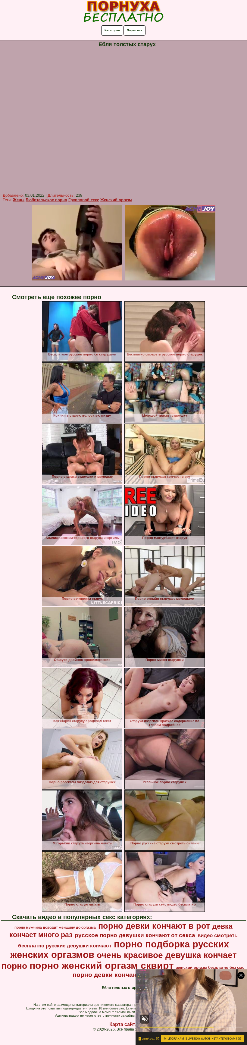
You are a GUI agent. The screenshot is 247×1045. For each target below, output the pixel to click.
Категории (112, 30)
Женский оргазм (116, 200)
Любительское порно (46, 200)
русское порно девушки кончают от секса (135, 935)
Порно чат (134, 30)
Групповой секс (83, 200)
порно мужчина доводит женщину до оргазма (55, 927)
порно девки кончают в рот (154, 926)
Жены (18, 200)
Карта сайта (123, 1024)
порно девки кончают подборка (123, 974)
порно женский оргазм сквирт (102, 965)
